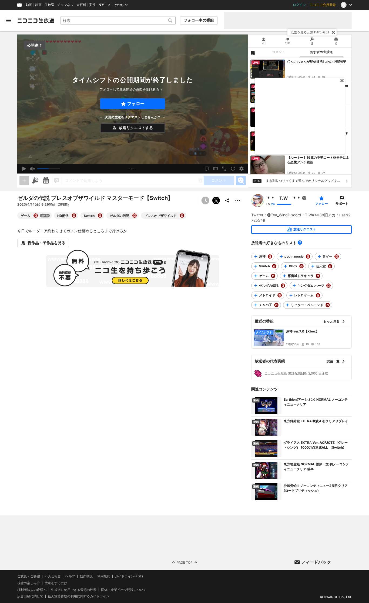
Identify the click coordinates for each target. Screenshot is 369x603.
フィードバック (316, 562)
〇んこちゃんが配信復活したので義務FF (316, 62)
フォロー (136, 103)
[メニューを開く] (8, 20)
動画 (29, 4)
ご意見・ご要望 (28, 576)
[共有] (227, 200)
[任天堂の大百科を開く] (330, 266)
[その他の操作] (237, 200)
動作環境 (86, 576)
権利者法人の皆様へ (31, 589)
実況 (92, 4)
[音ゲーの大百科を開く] (336, 256)
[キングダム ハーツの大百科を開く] (328, 285)
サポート (342, 204)
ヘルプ (70, 576)
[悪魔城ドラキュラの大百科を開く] (318, 276)
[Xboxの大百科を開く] (301, 266)
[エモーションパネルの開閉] (241, 180)
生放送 (49, 4)
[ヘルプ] (300, 242)
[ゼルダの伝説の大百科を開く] (134, 215)
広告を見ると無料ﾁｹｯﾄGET (310, 32)
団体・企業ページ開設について (123, 589)
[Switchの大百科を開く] (100, 215)
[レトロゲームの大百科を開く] (318, 295)
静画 (38, 4)
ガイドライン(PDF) (129, 576)
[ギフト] (46, 180)
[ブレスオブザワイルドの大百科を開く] (182, 215)
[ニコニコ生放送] (35, 20)
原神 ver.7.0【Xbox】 (302, 331)
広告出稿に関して (30, 596)
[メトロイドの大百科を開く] (279, 295)
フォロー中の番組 (199, 20)
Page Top (185, 562)
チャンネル (65, 4)
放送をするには (56, 582)
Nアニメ (105, 4)
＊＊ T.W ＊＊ (283, 198)
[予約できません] (205, 200)
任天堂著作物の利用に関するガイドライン (78, 596)
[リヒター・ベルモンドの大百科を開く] (328, 305)
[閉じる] (333, 32)
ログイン (299, 4)
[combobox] (118, 20)
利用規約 (103, 576)
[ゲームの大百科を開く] (35, 215)
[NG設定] (252, 52)
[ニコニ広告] (35, 180)
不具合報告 (53, 576)
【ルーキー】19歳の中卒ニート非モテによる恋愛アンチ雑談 (318, 159)
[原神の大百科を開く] (270, 256)
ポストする (216, 200)
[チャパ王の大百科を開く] (276, 305)
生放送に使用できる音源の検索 (73, 589)
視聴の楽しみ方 (28, 583)
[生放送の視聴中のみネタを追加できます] (24, 180)
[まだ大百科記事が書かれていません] (304, 198)
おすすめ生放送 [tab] (321, 52)
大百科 (81, 4)
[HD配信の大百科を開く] (74, 215)
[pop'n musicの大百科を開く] (308, 256)
